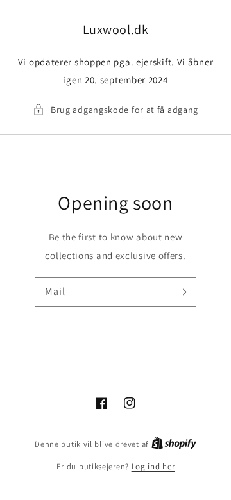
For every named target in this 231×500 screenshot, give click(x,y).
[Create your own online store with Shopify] (173, 443)
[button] (115, 110)
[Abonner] (181, 292)
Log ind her (153, 466)
